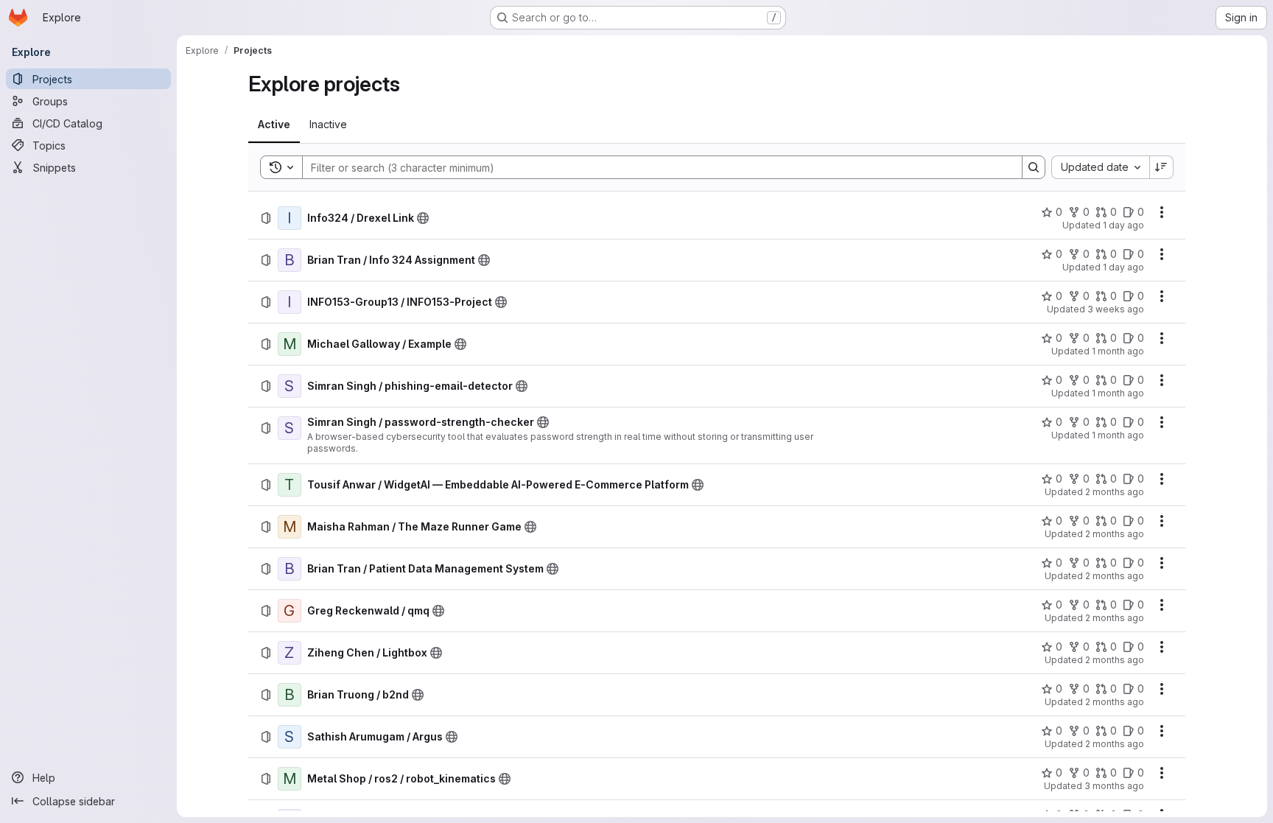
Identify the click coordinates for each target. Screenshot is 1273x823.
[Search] (1033, 167)
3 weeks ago (1115, 309)
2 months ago (1114, 491)
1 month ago (1118, 351)
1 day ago (1123, 225)
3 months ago (1114, 785)
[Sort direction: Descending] (1162, 167)
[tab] (274, 124)
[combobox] (1100, 167)
